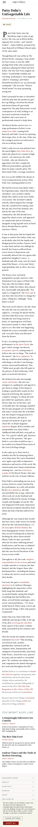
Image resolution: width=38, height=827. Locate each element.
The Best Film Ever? (12, 736)
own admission (14, 490)
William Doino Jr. (9, 18)
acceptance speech (10, 350)
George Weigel (8, 739)
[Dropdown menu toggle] (19, 778)
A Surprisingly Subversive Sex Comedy (17, 719)
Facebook (30, 698)
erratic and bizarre (10, 382)
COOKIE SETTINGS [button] (12, 818)
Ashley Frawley (8, 758)
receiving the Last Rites (22, 623)
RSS (25, 701)
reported (6, 426)
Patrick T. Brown (8, 723)
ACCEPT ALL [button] (11, 823)
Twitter (22, 704)
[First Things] (19, 2)
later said (29, 293)
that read (15, 640)
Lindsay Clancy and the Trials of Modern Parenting (19, 754)
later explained (22, 356)
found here (28, 692)
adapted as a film (9, 131)
